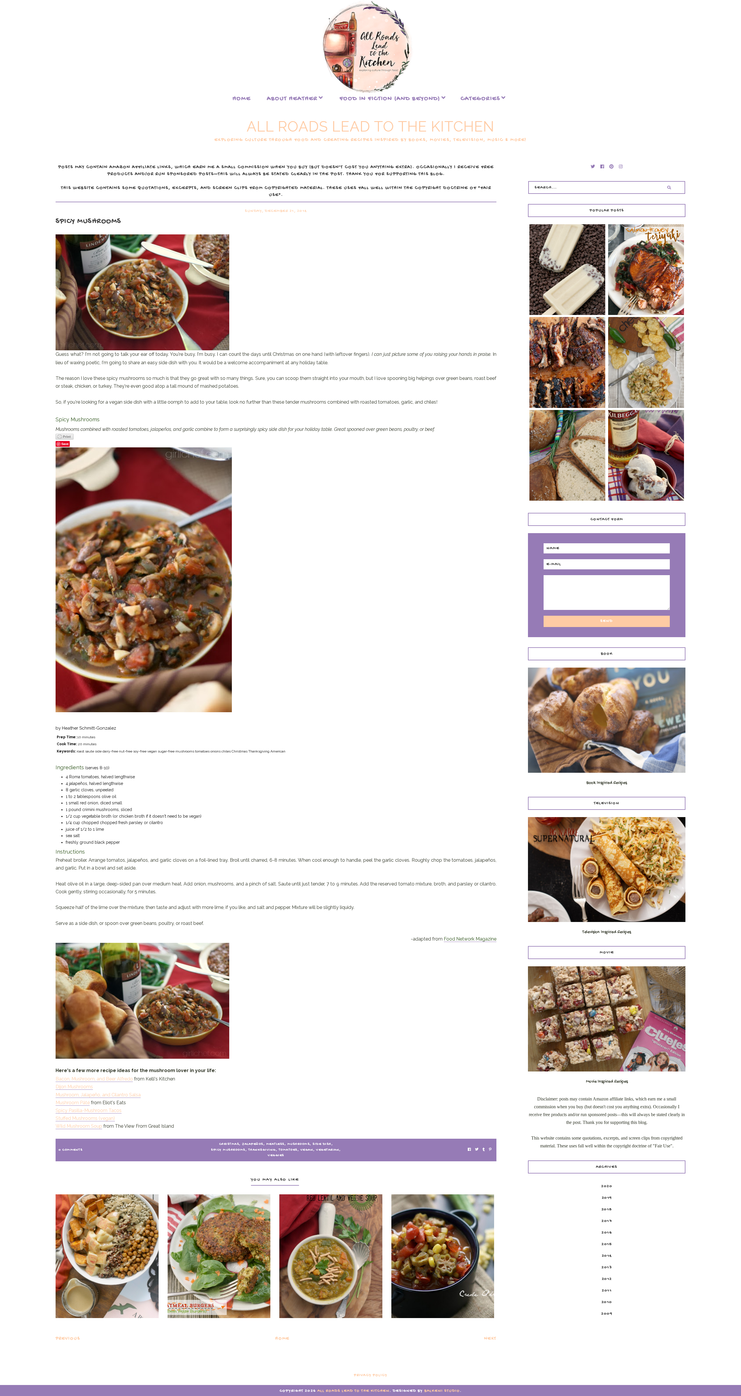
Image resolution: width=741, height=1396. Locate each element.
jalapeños (252, 1144)
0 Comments (70, 1150)
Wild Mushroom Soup (79, 1126)
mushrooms (298, 1144)
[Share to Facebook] (469, 1150)
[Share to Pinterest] (490, 1150)
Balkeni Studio (442, 1390)
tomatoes (288, 1150)
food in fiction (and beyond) (390, 99)
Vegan (306, 1150)
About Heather (292, 99)
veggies (276, 1155)
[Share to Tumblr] (484, 1150)
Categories (480, 99)
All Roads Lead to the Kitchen (370, 126)
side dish (322, 1144)
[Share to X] (476, 1150)
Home (241, 99)
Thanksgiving (262, 1150)
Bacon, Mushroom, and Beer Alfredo (94, 1079)
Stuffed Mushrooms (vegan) (85, 1118)
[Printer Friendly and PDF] (276, 437)
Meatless (275, 1144)
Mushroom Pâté (73, 1102)
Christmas (229, 1144)
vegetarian (327, 1150)
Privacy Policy (370, 1375)
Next (490, 1339)
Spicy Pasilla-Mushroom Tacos (89, 1110)
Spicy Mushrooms (228, 1150)
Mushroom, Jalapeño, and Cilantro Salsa (98, 1095)
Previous (68, 1339)
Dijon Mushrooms (74, 1086)
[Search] (669, 187)
